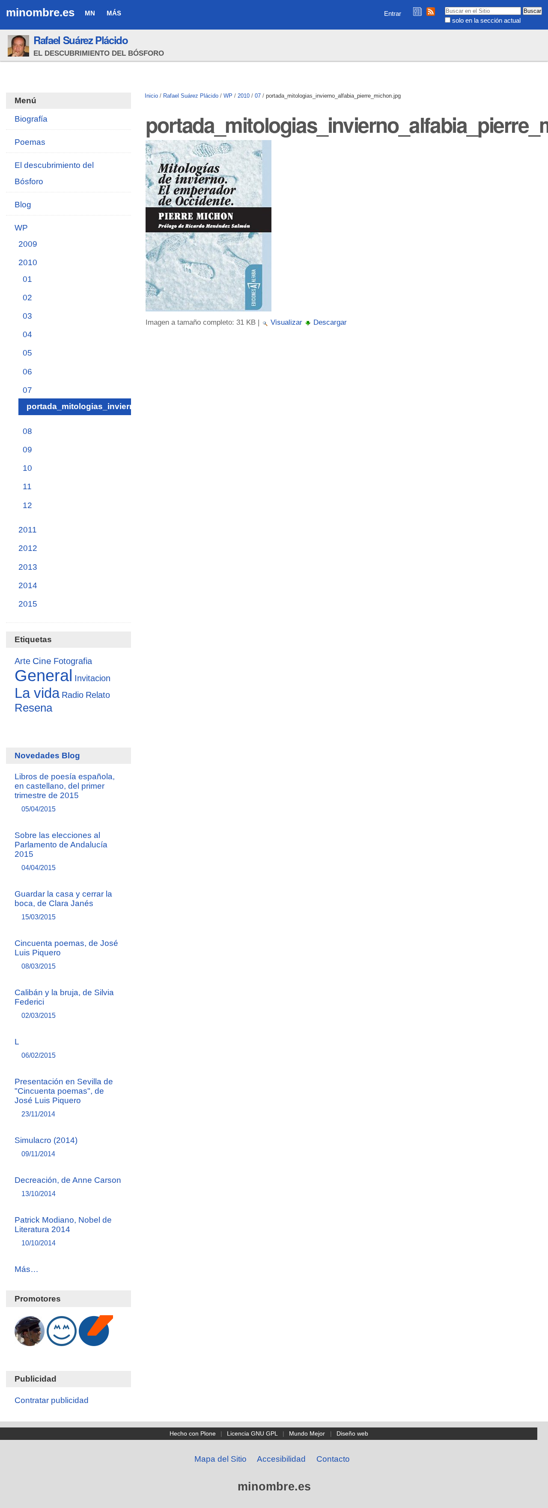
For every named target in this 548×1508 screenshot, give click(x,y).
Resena (33, 707)
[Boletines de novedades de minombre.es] (417, 11)
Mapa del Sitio (220, 1458)
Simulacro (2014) (46, 1147)
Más (114, 13)
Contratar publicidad (52, 1400)
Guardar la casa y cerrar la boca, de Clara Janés (63, 905)
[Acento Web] (96, 1341)
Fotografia (73, 661)
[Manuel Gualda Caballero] (30, 1341)
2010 (244, 96)
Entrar (392, 13)
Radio (72, 695)
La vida (37, 693)
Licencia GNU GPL (252, 1433)
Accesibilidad (281, 1458)
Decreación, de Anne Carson (68, 1186)
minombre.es (40, 12)
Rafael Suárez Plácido (80, 40)
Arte (22, 661)
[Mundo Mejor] (62, 1341)
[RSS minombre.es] (430, 11)
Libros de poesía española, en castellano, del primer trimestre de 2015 (65, 792)
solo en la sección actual (486, 20)
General (43, 675)
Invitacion (92, 678)
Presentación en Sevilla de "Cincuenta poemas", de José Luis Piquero (64, 1097)
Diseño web (352, 1433)
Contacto (333, 1458)
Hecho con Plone (193, 1433)
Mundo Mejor (307, 1433)
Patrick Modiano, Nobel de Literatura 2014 (63, 1231)
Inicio (151, 96)
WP (227, 96)
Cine (42, 661)
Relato (98, 695)
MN (90, 13)
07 (258, 96)
